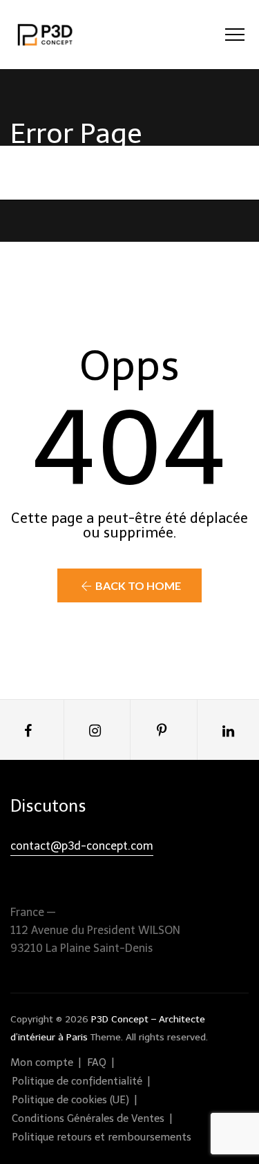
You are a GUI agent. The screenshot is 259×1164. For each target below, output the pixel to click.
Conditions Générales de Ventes (88, 1118)
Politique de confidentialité (77, 1081)
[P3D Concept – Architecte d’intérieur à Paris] (45, 34)
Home (109, 172)
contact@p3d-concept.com (81, 845)
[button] (129, 585)
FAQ (96, 1062)
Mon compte (41, 1062)
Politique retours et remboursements (101, 1137)
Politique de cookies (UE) (70, 1100)
